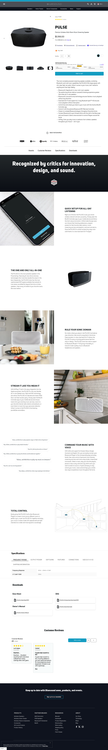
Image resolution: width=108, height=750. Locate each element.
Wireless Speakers (19, 716)
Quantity (57, 56)
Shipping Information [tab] (21, 564)
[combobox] (3, 748)
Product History (18, 727)
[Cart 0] (95, 4)
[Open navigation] (4, 4)
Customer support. (82, 45)
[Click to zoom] (50, 16)
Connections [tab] (74, 560)
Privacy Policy (45, 746)
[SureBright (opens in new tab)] (102, 64)
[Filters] (88, 640)
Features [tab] (61, 560)
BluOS (36, 723)
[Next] (53, 38)
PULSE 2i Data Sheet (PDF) (23, 600)
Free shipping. (60, 45)
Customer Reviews (44, 151)
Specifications (60, 151)
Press (56, 729)
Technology (79, 718)
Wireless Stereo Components (22, 721)
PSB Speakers (38, 718)
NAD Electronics (39, 716)
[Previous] (4, 38)
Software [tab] (50, 560)
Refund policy (58, 723)
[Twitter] (79, 727)
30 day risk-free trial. (70, 45)
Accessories (17, 723)
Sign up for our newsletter (54, 697)
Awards (31, 151)
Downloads (73, 151)
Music (77, 721)
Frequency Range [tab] (20, 560)
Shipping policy (59, 727)
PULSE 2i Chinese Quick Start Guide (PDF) (69, 600)
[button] (58, 19)
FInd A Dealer (58, 732)
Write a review (77, 640)
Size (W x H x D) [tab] (88, 560)
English (2, 748)
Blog (77, 723)
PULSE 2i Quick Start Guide (66, 606)
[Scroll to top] (105, 746)
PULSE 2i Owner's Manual (23, 612)
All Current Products (19, 725)
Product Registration (60, 721)
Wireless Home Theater (20, 718)
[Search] (88, 4)
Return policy (58, 725)
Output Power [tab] (36, 560)
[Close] (50, 742)
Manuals (57, 716)
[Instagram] (82, 727)
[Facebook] (76, 727)
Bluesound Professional (41, 721)
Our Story (78, 716)
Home (56, 16)
